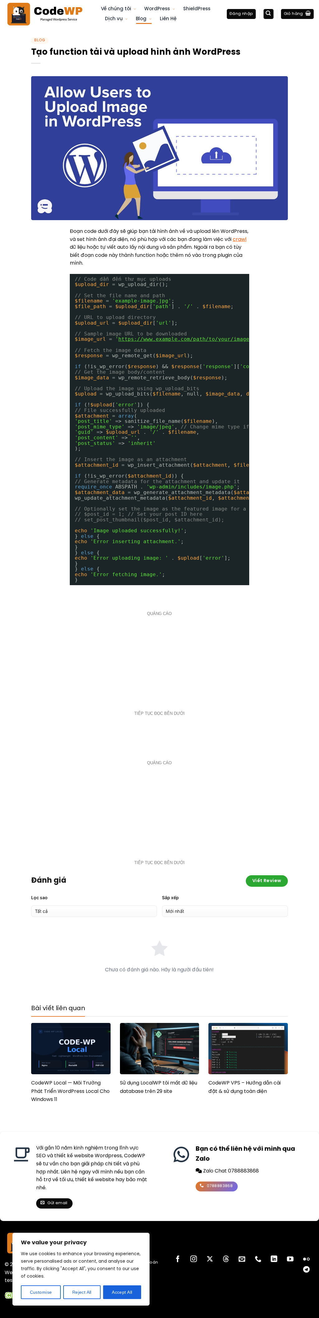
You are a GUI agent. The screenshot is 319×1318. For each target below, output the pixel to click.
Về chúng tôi (116, 9)
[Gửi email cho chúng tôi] (242, 1259)
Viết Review (266, 880)
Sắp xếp (170, 897)
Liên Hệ (168, 18)
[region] (81, 1269)
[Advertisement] (159, 661)
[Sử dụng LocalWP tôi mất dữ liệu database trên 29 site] (159, 1048)
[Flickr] (306, 1259)
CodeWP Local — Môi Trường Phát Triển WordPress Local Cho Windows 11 (70, 1091)
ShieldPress (196, 9)
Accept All (122, 1292)
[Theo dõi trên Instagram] (193, 1259)
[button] (241, 14)
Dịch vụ (114, 18)
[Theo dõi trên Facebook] (177, 1259)
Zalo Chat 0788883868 (230, 1171)
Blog (141, 18)
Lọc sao (39, 897)
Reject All (82, 1292)
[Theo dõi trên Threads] (225, 1259)
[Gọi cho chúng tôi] (258, 1259)
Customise (41, 1292)
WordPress (157, 9)
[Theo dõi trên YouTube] (290, 1259)
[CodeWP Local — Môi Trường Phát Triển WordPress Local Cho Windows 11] (70, 1048)
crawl (239, 239)
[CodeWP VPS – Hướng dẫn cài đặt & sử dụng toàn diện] (248, 1048)
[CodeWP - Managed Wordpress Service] (48, 14)
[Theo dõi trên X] (209, 1259)
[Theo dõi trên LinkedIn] (274, 1259)
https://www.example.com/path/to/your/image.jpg (190, 339)
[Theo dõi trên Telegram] (306, 1270)
